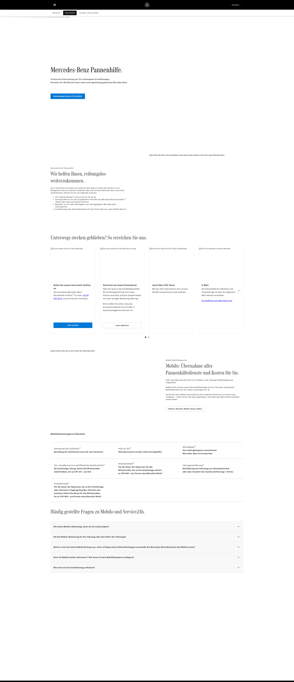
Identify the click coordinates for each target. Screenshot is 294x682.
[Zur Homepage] (147, 4)
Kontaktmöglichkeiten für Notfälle (67, 96)
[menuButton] (55, 5)
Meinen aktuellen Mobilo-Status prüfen (185, 409)
